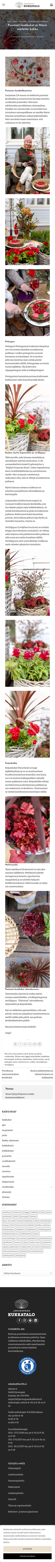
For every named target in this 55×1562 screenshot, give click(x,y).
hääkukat (6, 1120)
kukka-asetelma (43, 1225)
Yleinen (44, 22)
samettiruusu (23, 1062)
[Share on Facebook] (20, 1044)
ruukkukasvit (8, 1161)
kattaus (34, 1217)
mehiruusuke (38, 1059)
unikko (32, 1062)
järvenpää (24, 1217)
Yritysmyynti (14, 1468)
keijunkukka (35, 1056)
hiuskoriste (17, 1212)
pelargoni (8, 1062)
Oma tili (12, 1499)
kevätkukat (46, 1221)
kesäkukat (28, 1221)
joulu (4, 1135)
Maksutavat (14, 1487)
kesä (9, 22)
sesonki (6, 1166)
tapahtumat (8, 1176)
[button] (3, 4)
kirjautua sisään (26, 1094)
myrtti (47, 1059)
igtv (4, 1125)
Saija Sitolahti (37, 37)
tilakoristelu (8, 1182)
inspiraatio (7, 1130)
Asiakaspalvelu (15, 1493)
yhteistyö (6, 1192)
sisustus (6, 1171)
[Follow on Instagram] (24, 1320)
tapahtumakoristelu (11, 1247)
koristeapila (9, 1059)
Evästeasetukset (27, 1556)
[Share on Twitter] (25, 1044)
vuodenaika (34, 22)
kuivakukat (29, 1225)
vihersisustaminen (10, 1251)
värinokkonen (41, 1062)
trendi (36, 1247)
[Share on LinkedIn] (39, 1044)
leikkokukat (8, 1151)
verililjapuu (9, 1065)
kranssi (20, 1225)
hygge (26, 1212)
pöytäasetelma (45, 1238)
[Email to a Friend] (30, 1044)
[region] (27, 1543)
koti (13, 1225)
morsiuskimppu (9, 1238)
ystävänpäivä (8, 1256)
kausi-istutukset (9, 1221)
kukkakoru (20, 1229)
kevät (14, 22)
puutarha (22, 22)
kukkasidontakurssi (11, 1234)
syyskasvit (46, 1242)
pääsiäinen (32, 1238)
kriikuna (18, 1059)
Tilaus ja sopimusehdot (19, 1505)
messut (36, 1234)
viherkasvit (45, 1247)
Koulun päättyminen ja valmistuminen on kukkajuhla (41, 1074)
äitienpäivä (20, 1256)
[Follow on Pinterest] (30, 1320)
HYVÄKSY (27, 1549)
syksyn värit (35, 1242)
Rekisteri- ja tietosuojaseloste (23, 1511)
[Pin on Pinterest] (35, 1044)
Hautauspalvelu (16, 1480)
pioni (15, 1062)
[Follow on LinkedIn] (35, 1320)
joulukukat (7, 1217)
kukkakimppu (8, 1229)
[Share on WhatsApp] (15, 1044)
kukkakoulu (8, 1145)
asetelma (6, 1212)
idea (43, 1212)
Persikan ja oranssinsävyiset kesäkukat (10, 1074)
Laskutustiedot (15, 1474)
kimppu (6, 1225)
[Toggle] (51, 1187)
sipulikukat (7, 1242)
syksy (25, 1242)
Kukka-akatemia (10, 1140)
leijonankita (27, 1059)
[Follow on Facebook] (19, 1320)
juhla (16, 1217)
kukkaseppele (44, 1229)
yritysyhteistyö (36, 1251)
